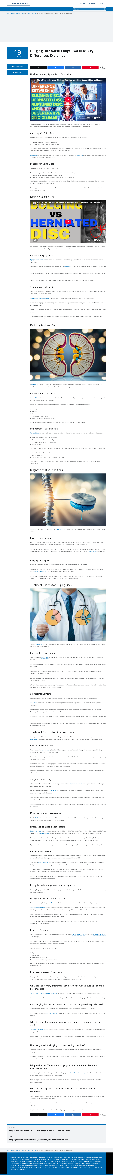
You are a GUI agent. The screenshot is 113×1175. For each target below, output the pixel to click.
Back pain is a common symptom (40, 298)
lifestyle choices (39, 818)
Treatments (92, 4)
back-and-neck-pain (18, 67)
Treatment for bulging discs (38, 1029)
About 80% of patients (79, 934)
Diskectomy (33, 703)
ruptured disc (35, 384)
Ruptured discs (34, 398)
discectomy (53, 791)
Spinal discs (33, 155)
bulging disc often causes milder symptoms (44, 993)
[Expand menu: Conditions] (85, 3)
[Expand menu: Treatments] (97, 3)
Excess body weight (36, 831)
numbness (77, 998)
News (101, 4)
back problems (44, 833)
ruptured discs (45, 750)
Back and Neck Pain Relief (20, 4)
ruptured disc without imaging (77, 1073)
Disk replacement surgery (74, 784)
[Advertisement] (56, 28)
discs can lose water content (45, 188)
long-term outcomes (99, 934)
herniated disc (93, 551)
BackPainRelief (18, 73)
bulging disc (79, 155)
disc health (54, 903)
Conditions (81, 4)
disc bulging (67, 267)
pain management (52, 1013)
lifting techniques (43, 862)
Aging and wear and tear (37, 260)
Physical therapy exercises (38, 907)
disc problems (61, 529)
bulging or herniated (40, 571)
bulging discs (39, 644)
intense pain (55, 998)
